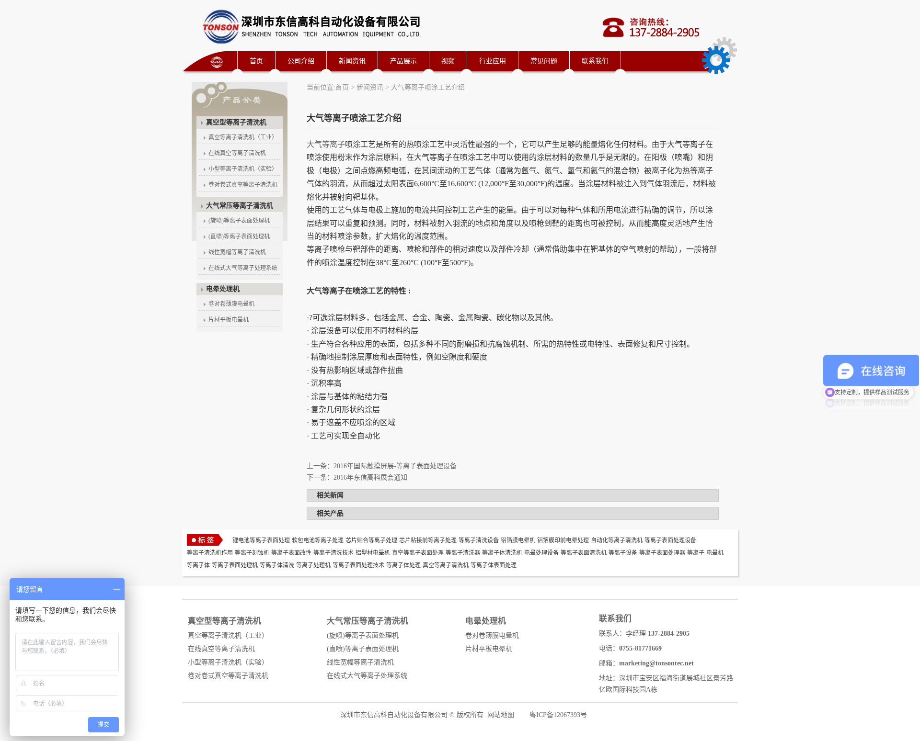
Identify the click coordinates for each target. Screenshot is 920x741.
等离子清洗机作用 (210, 553)
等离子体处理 (403, 565)
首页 (256, 61)
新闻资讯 (352, 61)
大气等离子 (326, 144)
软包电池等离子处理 (318, 540)
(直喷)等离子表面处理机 (239, 236)
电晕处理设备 (541, 553)
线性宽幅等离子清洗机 (237, 252)
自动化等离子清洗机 (617, 540)
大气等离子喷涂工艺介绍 (428, 87)
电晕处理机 (223, 288)
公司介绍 (301, 61)
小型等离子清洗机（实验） (242, 169)
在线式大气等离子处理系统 (242, 268)
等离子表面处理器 (662, 553)
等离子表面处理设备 (670, 540)
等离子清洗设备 (479, 540)
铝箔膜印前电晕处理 (563, 540)
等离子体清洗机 (502, 553)
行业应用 (492, 61)
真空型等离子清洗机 (236, 122)
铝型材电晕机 (373, 553)
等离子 (695, 553)
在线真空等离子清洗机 (237, 153)
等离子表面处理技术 (358, 565)
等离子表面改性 (291, 553)
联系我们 (595, 61)
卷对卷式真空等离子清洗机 (242, 184)
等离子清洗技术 (333, 553)
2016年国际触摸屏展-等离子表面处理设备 (395, 466)
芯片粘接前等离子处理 (428, 540)
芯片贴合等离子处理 (371, 540)
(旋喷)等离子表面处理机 (239, 220)
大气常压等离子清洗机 (239, 205)
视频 (448, 61)
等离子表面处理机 (235, 565)
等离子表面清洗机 (584, 553)
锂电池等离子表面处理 (261, 540)
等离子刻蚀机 (252, 553)
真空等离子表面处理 (418, 553)
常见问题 (543, 61)
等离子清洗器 (463, 553)
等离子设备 (623, 553)
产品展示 (403, 61)
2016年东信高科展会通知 (370, 477)
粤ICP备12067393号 (558, 715)
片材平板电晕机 (228, 319)
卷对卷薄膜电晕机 (231, 304)
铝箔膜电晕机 (518, 540)
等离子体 (198, 565)
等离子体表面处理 (494, 565)
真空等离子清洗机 (446, 565)
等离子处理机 (313, 565)
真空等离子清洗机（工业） (242, 137)
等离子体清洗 (277, 565)
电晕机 (715, 553)
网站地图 (500, 715)
